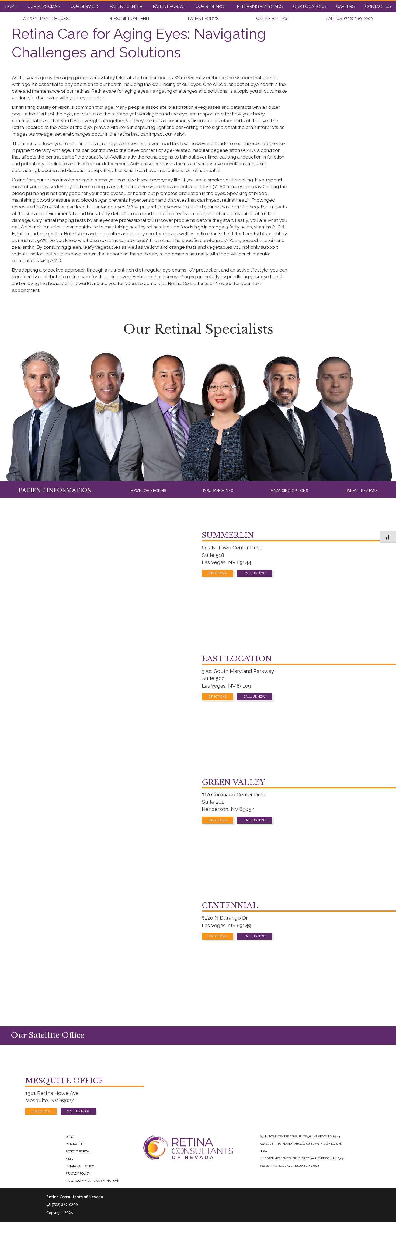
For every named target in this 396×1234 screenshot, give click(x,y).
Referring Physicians (260, 6)
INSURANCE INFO (218, 490)
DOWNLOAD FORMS (147, 490)
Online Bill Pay (272, 18)
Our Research (211, 6)
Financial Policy (80, 1166)
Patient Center (126, 6)
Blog (70, 1137)
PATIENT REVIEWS (361, 490)
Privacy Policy (78, 1173)
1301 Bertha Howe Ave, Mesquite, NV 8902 (289, 1165)
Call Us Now (255, 573)
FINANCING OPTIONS (289, 490)
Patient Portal (169, 6)
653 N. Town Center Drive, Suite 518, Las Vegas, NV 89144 (300, 1136)
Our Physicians (43, 6)
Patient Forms (203, 18)
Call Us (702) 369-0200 (349, 18)
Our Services (85, 6)
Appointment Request (47, 18)
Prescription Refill (129, 18)
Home (11, 6)
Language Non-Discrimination (92, 1181)
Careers (345, 6)
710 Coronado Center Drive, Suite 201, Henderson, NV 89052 (302, 1158)
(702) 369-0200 (65, 1204)
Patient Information (55, 490)
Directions (217, 573)
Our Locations (309, 6)
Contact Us (378, 6)
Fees (69, 1159)
